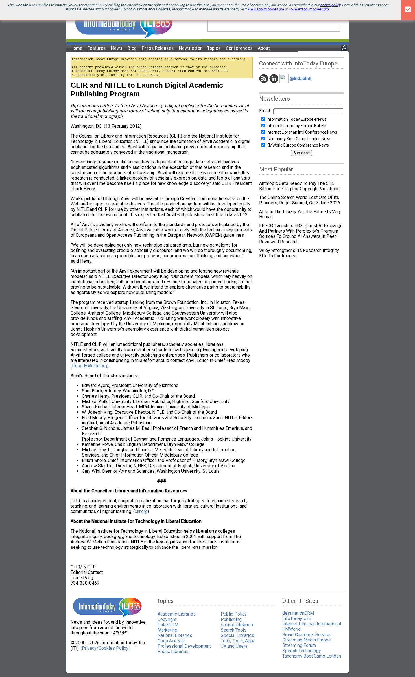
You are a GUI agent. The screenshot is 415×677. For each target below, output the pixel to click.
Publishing (231, 619)
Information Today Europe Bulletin (297, 125)
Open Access (171, 640)
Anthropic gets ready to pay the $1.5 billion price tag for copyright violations (299, 186)
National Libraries (175, 635)
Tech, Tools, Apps (238, 640)
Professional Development (184, 646)
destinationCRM (298, 613)
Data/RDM (168, 624)
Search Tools (233, 630)
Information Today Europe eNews (296, 119)
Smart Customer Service (306, 634)
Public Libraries (173, 651)
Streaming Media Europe (306, 640)
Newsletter (190, 48)
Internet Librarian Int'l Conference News (302, 132)
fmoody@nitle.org (89, 365)
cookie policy (330, 5)
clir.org (141, 511)
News (117, 48)
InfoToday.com (296, 618)
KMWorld (291, 629)
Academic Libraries (177, 614)
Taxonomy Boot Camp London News (299, 138)
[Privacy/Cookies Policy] (105, 648)
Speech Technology (301, 650)
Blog (132, 48)
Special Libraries (237, 635)
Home (76, 48)
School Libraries (237, 624)
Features (97, 48)
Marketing (167, 630)
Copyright (167, 619)
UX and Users (234, 646)
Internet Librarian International (311, 624)
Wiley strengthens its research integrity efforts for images (299, 253)
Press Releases (158, 48)
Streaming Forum (299, 645)
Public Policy (234, 614)
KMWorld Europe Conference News (298, 145)
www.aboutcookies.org (265, 9)
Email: (265, 111)
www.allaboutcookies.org (309, 9)
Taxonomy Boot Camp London (311, 656)
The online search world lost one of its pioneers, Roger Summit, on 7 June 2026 (299, 200)
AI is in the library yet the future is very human (300, 214)
